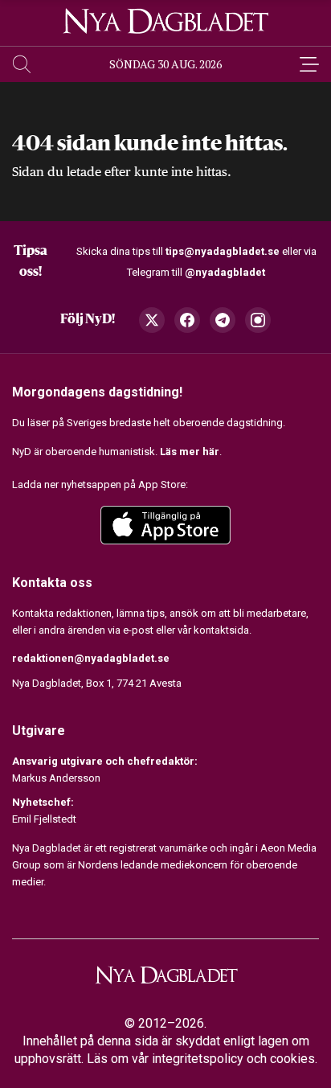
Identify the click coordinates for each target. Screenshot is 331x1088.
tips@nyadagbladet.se (223, 251)
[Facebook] (187, 320)
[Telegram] (222, 320)
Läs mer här (189, 451)
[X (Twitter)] (152, 320)
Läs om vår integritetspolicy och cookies (201, 1058)
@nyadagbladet (225, 272)
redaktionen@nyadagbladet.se (91, 658)
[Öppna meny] (309, 64)
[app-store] (165, 525)
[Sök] (21, 64)
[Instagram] (258, 320)
